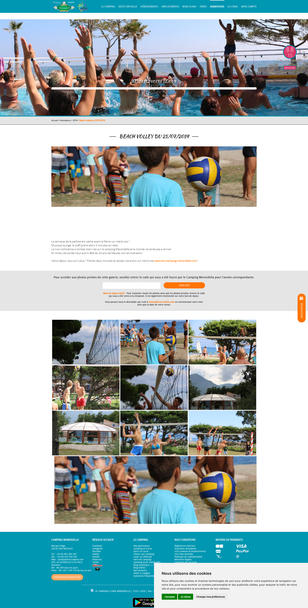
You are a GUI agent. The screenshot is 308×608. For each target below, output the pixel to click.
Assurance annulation (185, 548)
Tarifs (203, 6)
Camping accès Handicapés (146, 562)
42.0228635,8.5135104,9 (69, 562)
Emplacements (170, 6)
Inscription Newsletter (67, 577)
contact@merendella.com (162, 302)
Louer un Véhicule (142, 556)
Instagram (97, 548)
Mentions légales (183, 559)
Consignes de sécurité (186, 562)
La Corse (232, 6)
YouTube (96, 551)
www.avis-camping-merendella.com (175, 261)
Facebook (97, 546)
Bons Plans (189, 6)
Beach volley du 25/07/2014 (92, 120)
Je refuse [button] (185, 596)
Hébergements (149, 6)
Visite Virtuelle (127, 6)
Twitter (96, 554)
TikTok (95, 562)
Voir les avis (290, 68)
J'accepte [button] (169, 596)
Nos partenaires (141, 546)
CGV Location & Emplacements (190, 551)
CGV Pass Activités (184, 554)
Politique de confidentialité (188, 556)
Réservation (301, 310)
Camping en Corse (142, 548)
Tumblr (96, 556)
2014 (75, 120)
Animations (217, 6)
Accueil (54, 120)
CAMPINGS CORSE (107, 591)
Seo (150, 591)
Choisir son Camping (143, 554)
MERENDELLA (123, 591)
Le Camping (108, 6)
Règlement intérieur (185, 546)
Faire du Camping (142, 559)
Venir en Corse (141, 551)
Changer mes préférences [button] (210, 596)
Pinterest (97, 559)
